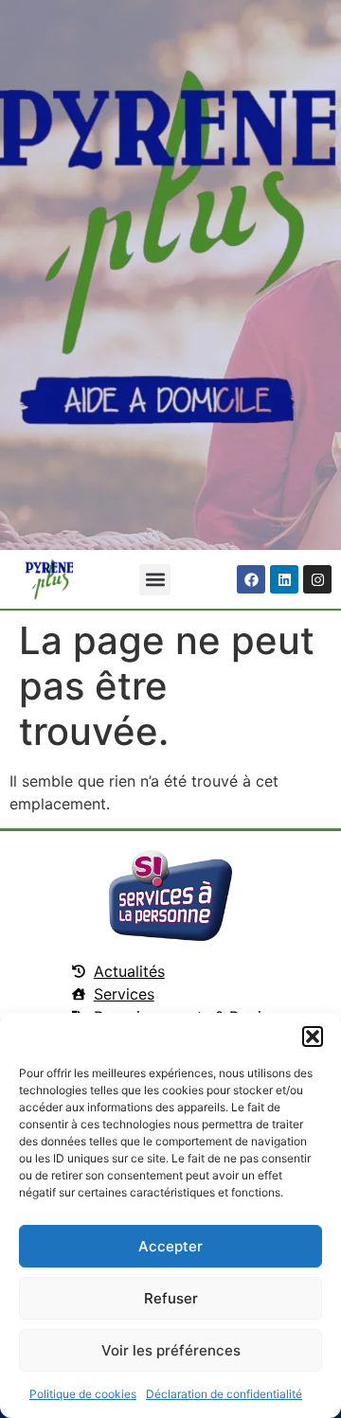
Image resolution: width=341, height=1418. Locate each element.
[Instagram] (317, 579)
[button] (312, 1036)
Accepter (170, 1246)
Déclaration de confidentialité (224, 1394)
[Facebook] (251, 579)
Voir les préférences (171, 1350)
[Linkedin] (284, 579)
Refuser (171, 1298)
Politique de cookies (82, 1394)
